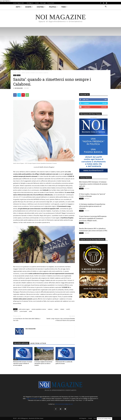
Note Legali (43, 3)
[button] (106, 7)
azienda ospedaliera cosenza (39, 309)
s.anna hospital (23, 311)
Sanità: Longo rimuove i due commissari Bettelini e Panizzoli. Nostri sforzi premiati (61, 319)
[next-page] (17, 369)
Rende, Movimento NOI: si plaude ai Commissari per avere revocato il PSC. (93, 229)
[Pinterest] (23, 95)
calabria (56, 309)
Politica (52, 7)
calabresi (50, 309)
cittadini (62, 309)
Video (63, 7)
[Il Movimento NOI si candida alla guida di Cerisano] (65, 353)
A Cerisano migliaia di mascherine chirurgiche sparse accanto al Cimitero (43, 363)
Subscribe (104, 107)
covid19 (68, 309)
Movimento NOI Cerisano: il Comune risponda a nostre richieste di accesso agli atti (22, 363)
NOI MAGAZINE (19, 88)
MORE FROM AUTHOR (38, 343)
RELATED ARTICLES (21, 343)
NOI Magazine (30, 3)
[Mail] (103, 3)
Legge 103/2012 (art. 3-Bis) (33, 398)
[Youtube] (106, 3)
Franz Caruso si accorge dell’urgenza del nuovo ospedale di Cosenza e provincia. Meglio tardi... (92, 218)
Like (106, 99)
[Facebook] (100, 3)
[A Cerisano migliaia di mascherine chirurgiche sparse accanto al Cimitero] (44, 353)
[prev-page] (14, 369)
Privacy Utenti (50, 3)
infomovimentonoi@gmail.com (64, 404)
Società (28, 7)
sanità (30, 311)
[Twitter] (19, 95)
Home (14, 72)
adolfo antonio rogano (24, 309)
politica (16, 311)
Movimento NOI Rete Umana (90, 114)
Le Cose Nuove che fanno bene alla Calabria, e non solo (26, 319)
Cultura (40, 7)
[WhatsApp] (27, 95)
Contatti (37, 3)
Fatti (18, 7)
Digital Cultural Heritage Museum (92, 239)
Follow (104, 103)
